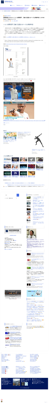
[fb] (42, 2)
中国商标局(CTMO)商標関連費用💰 (21, 372)
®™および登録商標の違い (19, 354)
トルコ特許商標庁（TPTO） (8, 119)
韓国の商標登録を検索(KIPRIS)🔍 (34, 370)
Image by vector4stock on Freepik (38, 381)
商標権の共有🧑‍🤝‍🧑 (3, 361)
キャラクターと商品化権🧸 (34, 358)
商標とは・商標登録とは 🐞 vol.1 (6, 354)
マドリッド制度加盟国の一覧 (20, 368)
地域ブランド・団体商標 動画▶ (34, 355)
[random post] (7, 338)
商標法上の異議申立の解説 (19, 357)
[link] (47, 5)
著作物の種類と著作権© (33, 359)
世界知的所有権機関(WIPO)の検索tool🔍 (35, 371)
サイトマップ (39, 383)
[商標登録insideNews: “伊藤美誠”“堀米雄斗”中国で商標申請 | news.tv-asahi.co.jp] (25, 135)
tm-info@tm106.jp (5, 384)
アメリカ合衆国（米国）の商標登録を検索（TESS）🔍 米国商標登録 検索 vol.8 (38, 206)
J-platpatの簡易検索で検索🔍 (34, 367)
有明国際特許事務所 (13, 235)
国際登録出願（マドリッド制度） (20, 366)
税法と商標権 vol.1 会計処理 (34, 354)
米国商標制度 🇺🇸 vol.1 (36, 219)
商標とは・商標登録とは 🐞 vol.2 (6, 355)
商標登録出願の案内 (8, 1)
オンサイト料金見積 (8, 249)
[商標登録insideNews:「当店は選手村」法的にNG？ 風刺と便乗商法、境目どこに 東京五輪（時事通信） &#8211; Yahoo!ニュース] (10, 135)
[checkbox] (1, 401)
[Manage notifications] (1, 400)
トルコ (6, 186)
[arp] (47, 2)
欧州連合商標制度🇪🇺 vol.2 (5, 367)
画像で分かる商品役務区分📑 (5, 360)
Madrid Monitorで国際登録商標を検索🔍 (35, 372)
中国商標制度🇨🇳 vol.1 (4, 370)
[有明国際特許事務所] (13, 231)
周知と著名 (3, 358)
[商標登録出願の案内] (2, 1)
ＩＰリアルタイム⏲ (18, 360)
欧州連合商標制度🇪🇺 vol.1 (5, 366)
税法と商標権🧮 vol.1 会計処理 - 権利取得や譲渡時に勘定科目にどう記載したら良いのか (38, 214)
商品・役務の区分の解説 (4, 359)
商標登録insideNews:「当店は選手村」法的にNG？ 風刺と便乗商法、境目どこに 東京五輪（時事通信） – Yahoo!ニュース (10, 140)
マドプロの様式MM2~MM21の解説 (21, 367)
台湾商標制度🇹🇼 (3, 373)
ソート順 (6, 198)
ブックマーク (7, 122)
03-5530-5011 (5, 383)
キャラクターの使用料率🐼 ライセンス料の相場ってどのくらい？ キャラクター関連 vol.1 (38, 198)
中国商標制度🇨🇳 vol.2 (4, 371)
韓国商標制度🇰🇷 (3, 372)
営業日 (15, 240)
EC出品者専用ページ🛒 (19, 358)
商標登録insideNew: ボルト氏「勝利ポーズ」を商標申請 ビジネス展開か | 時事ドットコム (38, 150)
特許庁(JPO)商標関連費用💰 (19, 370)
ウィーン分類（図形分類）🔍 (34, 373)
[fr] (45, 2)
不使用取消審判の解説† (19, 355)
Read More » (40, 274)
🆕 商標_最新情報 (7, 15)
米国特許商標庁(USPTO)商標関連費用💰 (21, 371)
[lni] (44, 2)
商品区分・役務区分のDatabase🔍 (20, 373)
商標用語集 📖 (18, 359)
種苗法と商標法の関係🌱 (33, 360)
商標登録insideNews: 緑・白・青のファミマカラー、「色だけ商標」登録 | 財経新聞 (38, 223)
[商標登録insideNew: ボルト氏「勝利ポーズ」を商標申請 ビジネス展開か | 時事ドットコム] (38, 140)
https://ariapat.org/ (8, 241)
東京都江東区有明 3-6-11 (6, 380)
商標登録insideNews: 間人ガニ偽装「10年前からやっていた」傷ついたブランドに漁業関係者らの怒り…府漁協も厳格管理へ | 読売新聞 (16, 338)
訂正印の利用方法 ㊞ (33, 361)
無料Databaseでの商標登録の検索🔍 (35, 366)
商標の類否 (3, 357)
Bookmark (34, 383)
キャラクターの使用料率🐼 (34, 357)
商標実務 (28, 303)
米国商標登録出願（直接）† (5, 368)
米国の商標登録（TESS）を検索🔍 (35, 368)
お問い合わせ (7, 243)
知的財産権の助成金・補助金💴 (20, 361)
